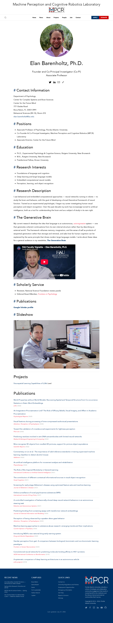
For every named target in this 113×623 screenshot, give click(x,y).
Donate (104, 18)
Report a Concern (63, 595)
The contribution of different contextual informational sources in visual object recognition (49, 477)
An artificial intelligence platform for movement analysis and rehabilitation (43, 462)
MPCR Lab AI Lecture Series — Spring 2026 (15, 591)
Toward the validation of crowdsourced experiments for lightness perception (44, 429)
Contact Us (61, 582)
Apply (95, 18)
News (41, 17)
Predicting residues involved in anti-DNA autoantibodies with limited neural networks (48, 436)
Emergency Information (65, 590)
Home (34, 17)
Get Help (61, 593)
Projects (56, 17)
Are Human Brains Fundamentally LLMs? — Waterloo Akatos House (14, 595)
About (48, 17)
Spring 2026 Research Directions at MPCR (14, 587)
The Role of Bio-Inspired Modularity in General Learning (36, 470)
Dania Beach (35, 584)
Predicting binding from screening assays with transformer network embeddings (46, 511)
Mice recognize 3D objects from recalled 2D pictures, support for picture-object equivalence (51, 444)
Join (71, 17)
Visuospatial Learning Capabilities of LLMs (30, 383)
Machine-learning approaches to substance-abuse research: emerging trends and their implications (53, 526)
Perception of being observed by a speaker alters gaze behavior (39, 518)
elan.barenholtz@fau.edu (24, 116)
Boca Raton (34, 582)
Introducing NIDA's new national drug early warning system (37, 533)
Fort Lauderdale (36, 590)
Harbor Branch (35, 593)
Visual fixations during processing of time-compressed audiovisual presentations (46, 421)
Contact (78, 17)
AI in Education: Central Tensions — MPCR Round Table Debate (14, 582)
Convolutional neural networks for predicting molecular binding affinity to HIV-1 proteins (49, 552)
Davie (33, 587)
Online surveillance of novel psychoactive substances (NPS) (37, 492)
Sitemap (60, 598)
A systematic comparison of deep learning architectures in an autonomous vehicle (46, 559)
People (64, 17)
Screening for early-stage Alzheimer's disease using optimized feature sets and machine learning (52, 485)
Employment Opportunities (66, 587)
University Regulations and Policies (68, 584)
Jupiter (33, 595)
